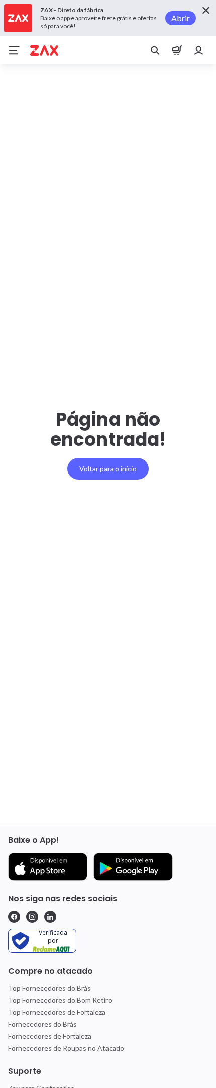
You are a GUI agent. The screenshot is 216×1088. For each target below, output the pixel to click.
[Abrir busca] (155, 50)
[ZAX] (44, 50)
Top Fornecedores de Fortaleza (56, 1012)
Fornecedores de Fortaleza (49, 1036)
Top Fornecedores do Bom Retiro (60, 1000)
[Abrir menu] (14, 50)
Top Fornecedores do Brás (49, 988)
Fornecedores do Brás (42, 1024)
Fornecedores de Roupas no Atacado (66, 1048)
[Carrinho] (177, 50)
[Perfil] (199, 50)
